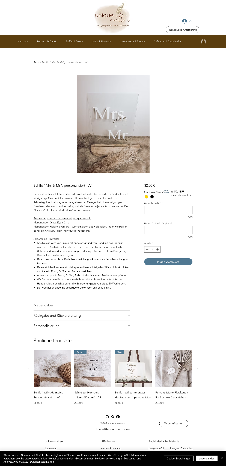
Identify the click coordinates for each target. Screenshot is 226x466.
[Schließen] (222, 458)
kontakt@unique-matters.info (113, 429)
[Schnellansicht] (52, 368)
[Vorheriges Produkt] (28, 369)
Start (36, 62)
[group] (113, 377)
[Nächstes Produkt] (197, 369)
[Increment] (158, 249)
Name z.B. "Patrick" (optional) (158, 223)
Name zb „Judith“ (153, 203)
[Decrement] (147, 249)
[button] (203, 41)
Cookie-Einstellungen (179, 458)
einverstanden (207, 458)
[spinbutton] (152, 249)
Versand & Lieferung (111, 448)
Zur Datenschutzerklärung (40, 461)
